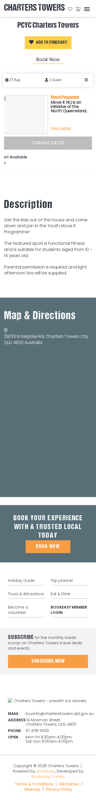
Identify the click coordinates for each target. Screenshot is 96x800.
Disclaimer (69, 784)
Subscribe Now (48, 661)
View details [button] (61, 128)
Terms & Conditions (34, 784)
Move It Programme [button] (65, 97)
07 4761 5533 (37, 730)
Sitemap (32, 789)
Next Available (13, 157)
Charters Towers (34, 8)
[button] (48, 42)
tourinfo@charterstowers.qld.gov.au (60, 713)
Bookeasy (45, 771)
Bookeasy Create (48, 776)
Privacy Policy (59, 789)
